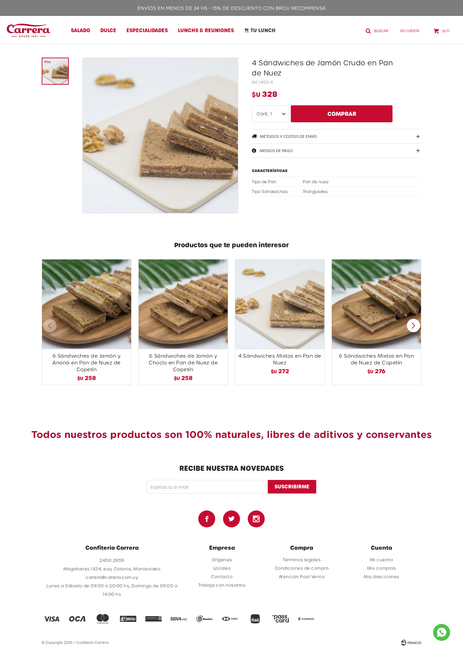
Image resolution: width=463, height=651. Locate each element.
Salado (80, 30)
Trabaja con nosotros (221, 585)
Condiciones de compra (302, 568)
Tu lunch (263, 30)
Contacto (222, 576)
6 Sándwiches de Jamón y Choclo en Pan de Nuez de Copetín (183, 362)
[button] (413, 325)
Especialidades (147, 30)
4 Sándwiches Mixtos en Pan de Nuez (279, 359)
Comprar (341, 113)
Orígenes (222, 559)
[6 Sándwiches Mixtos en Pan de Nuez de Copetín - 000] (376, 304)
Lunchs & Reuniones (206, 30)
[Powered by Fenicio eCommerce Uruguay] (411, 642)
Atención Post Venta (302, 576)
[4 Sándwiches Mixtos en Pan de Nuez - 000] (280, 304)
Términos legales (302, 559)
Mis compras (381, 568)
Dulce (108, 30)
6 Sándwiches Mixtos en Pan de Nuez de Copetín (376, 359)
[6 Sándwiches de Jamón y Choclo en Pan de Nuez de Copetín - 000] (183, 304)
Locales (222, 568)
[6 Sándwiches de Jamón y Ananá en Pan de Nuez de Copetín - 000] (87, 304)
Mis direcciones (381, 576)
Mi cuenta (381, 559)
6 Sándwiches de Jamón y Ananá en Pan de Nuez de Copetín (87, 362)
